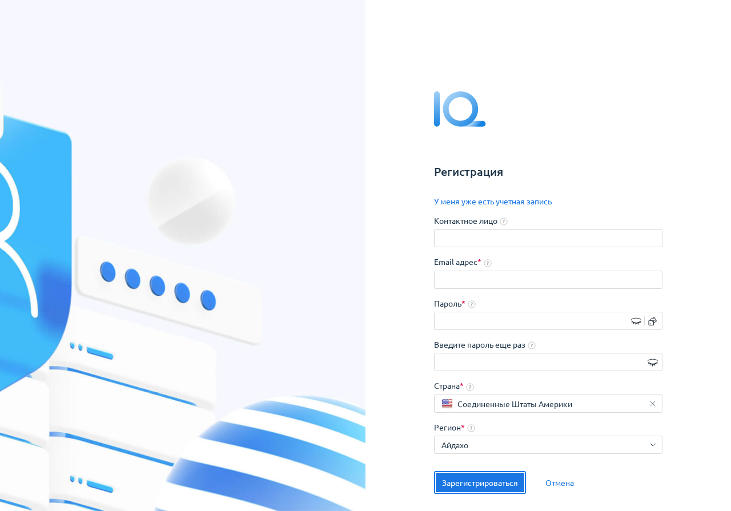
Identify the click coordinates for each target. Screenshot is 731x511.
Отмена (559, 482)
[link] (493, 201)
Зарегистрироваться (480, 482)
